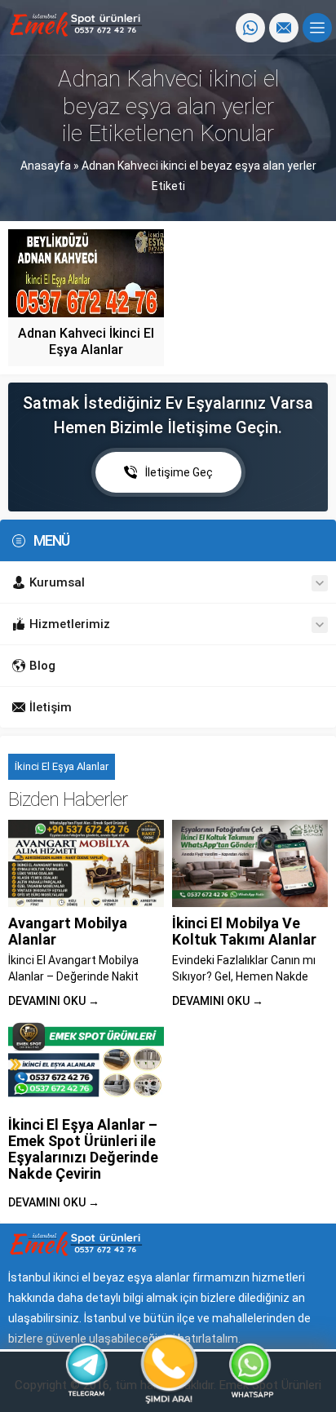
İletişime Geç (179, 472)
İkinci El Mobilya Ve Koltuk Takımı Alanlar (244, 931)
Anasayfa (45, 165)
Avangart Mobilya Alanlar (67, 931)
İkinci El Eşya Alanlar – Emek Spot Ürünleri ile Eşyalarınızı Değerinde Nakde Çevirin (83, 1149)
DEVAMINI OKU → (53, 1000)
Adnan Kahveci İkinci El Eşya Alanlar (86, 341)
